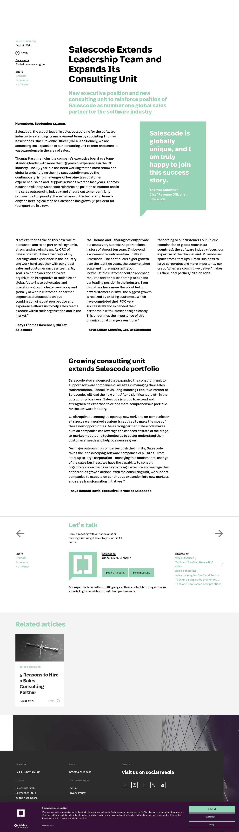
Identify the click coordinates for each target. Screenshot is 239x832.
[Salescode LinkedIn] (125, 785)
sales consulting (185, 570)
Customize (210, 817)
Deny (211, 824)
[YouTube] (163, 785)
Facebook (21, 80)
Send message (141, 572)
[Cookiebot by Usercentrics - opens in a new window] (21, 826)
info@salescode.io (80, 772)
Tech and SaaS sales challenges (196, 579)
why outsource (184, 558)
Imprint (73, 788)
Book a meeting (115, 572)
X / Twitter (22, 84)
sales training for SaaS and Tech (196, 575)
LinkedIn (21, 75)
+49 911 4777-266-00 (27, 772)
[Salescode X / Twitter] (153, 785)
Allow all (212, 809)
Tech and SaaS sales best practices (198, 584)
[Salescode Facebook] (144, 785)
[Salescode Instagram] (134, 785)
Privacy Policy (77, 793)
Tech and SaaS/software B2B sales (194, 564)
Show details (48, 825)
